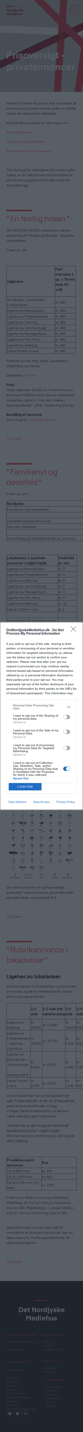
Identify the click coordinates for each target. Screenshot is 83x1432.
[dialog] (41, 716)
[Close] (75, 630)
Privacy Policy (65, 802)
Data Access (41, 802)
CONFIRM (25, 786)
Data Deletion (17, 802)
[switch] (66, 717)
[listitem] (41, 707)
